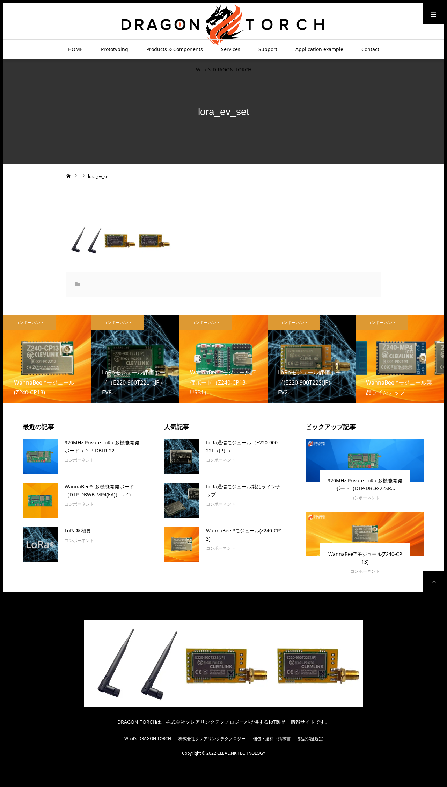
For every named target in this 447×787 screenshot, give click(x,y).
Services (230, 49)
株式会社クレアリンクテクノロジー (212, 739)
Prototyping (114, 49)
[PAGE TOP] (433, 581)
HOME (75, 49)
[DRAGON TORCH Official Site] (223, 24)
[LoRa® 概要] (40, 544)
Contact (370, 49)
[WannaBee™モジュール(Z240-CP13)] (181, 544)
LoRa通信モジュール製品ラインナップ (243, 490)
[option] (47, 359)
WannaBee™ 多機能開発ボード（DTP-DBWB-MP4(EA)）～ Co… (100, 490)
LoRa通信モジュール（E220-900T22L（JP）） (243, 446)
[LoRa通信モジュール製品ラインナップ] (181, 500)
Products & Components (174, 49)
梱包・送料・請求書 (272, 739)
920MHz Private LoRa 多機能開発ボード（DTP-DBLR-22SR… (365, 484)
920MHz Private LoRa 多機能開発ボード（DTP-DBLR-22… (102, 446)
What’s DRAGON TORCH (223, 69)
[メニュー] (433, 13)
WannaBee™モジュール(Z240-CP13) (244, 534)
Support (267, 49)
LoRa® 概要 (78, 530)
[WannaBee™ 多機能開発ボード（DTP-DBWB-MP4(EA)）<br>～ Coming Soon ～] (40, 500)
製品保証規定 (310, 739)
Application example (319, 49)
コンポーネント (29, 322)
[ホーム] (68, 175)
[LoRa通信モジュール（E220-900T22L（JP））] (181, 456)
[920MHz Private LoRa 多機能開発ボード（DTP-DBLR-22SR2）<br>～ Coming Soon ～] (40, 456)
